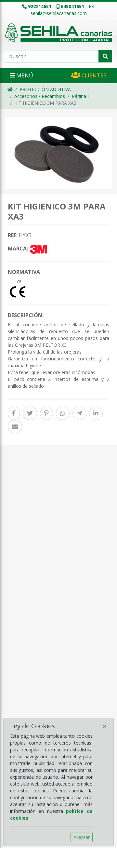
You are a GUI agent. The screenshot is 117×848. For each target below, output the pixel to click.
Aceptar (81, 837)
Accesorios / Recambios (39, 96)
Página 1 (81, 96)
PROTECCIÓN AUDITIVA (45, 89)
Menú (24, 75)
